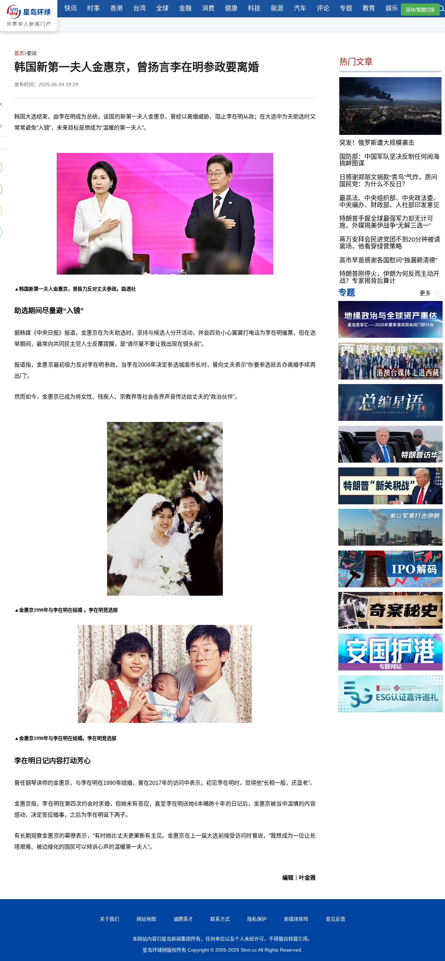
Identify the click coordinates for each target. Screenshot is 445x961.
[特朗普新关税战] (390, 502)
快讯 (70, 8)
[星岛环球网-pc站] (28, 33)
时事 (93, 8)
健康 (231, 8)
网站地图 (146, 919)
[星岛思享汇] (390, 336)
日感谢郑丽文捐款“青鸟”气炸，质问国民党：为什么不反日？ (388, 181)
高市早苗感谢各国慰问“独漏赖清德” (388, 259)
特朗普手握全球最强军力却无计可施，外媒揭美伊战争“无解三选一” (386, 222)
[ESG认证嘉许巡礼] (390, 710)
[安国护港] (390, 668)
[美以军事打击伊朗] (390, 544)
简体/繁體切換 (420, 10)
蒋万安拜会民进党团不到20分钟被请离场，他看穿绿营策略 (389, 243)
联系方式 (220, 919)
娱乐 (392, 8)
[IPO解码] (390, 585)
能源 (277, 8)
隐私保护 (257, 919)
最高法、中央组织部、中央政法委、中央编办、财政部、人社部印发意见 (389, 201)
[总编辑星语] (390, 419)
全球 (162, 8)
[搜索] (441, 9)
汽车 (300, 8)
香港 (116, 8)
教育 (369, 8)
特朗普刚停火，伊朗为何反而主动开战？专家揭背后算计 (389, 277)
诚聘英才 (183, 919)
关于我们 (109, 919)
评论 (323, 8)
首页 (19, 53)
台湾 (139, 8)
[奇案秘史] (390, 627)
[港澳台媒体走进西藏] (390, 378)
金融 (185, 8)
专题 (346, 8)
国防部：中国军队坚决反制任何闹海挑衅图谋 (389, 160)
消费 (208, 8)
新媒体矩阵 (296, 919)
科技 (254, 8)
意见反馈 (335, 919)
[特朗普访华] (390, 461)
